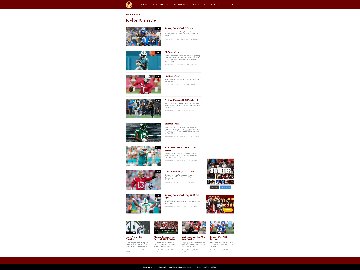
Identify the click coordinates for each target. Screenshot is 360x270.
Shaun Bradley (130, 250)
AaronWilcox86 (158, 250)
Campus (128, 233)
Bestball (198, 4)
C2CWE (213, 4)
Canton (158, 28)
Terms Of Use (212, 267)
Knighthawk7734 (170, 39)
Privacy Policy (201, 267)
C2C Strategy (187, 233)
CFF (143, 4)
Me (144, 10)
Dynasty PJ (185, 250)
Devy (163, 4)
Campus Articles (166, 230)
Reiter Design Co (188, 267)
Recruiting (179, 4)
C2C (153, 4)
